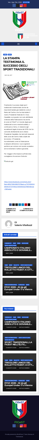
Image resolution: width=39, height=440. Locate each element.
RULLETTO (16, 265)
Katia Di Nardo (24, 327)
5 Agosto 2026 (11, 368)
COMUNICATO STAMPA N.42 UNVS (11, 210)
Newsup (30, 434)
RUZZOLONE (25, 243)
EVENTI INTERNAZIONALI (11, 284)
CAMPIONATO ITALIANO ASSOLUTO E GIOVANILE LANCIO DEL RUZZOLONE (18, 250)
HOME (5, 54)
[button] (33, 44)
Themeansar (19, 436)
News (9, 54)
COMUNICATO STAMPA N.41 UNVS (26, 209)
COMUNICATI (8, 243)
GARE (14, 243)
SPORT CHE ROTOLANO (10, 245)
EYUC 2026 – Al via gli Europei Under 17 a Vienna (18, 288)
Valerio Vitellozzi (23, 225)
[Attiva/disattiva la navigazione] (18, 44)
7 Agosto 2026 (11, 327)
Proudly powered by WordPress (14, 434)
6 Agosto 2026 (11, 347)
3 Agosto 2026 (11, 388)
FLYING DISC (21, 284)
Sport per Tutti (9, 339)
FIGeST (19, 30)
